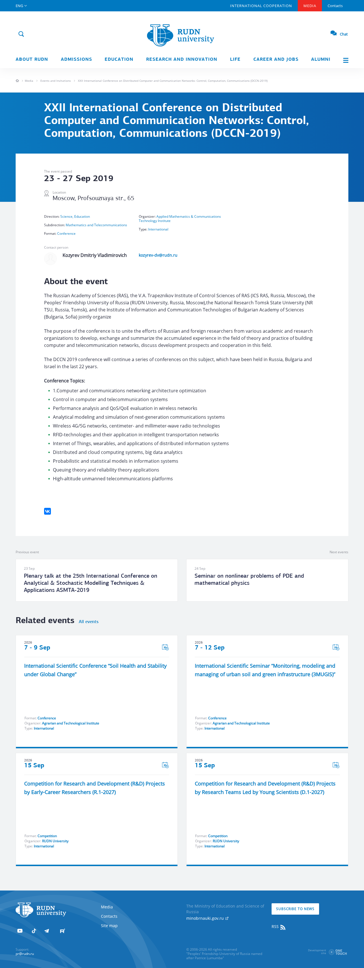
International (158, 229)
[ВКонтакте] (47, 511)
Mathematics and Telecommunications (96, 225)
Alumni (320, 59)
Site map (109, 925)
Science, (67, 216)
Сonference (66, 233)
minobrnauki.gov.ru (205, 918)
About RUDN (32, 59)
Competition (47, 835)
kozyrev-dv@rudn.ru (158, 255)
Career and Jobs (276, 59)
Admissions (76, 59)
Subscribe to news (295, 908)
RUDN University (55, 841)
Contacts (335, 5)
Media (309, 5)
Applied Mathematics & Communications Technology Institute (180, 218)
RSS (276, 926)
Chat (344, 34)
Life (235, 59)
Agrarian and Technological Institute (70, 723)
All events (88, 622)
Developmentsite (317, 951)
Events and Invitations (55, 81)
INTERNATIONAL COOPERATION (261, 5)
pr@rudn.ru (25, 953)
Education (119, 59)
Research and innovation (181, 59)
